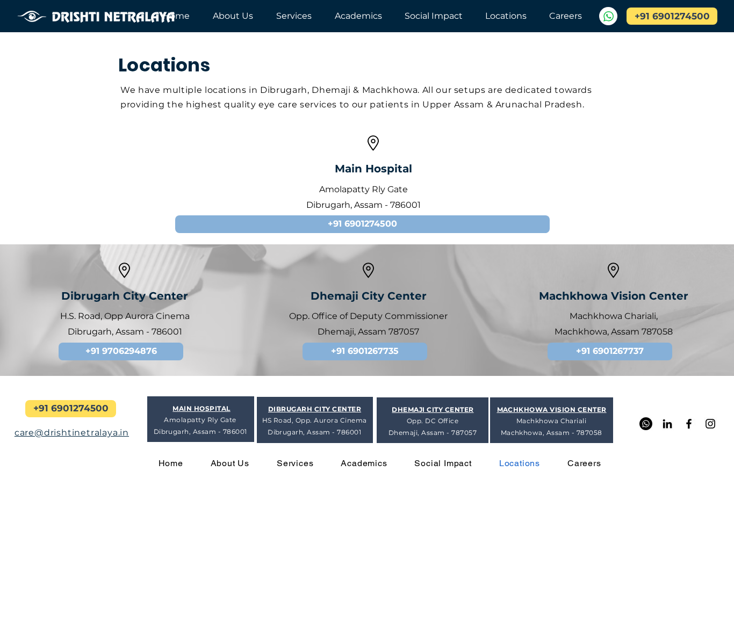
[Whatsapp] (645, 423)
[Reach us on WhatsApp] (608, 16)
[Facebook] (688, 423)
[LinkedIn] (667, 423)
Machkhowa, (583, 332)
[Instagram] (710, 423)
